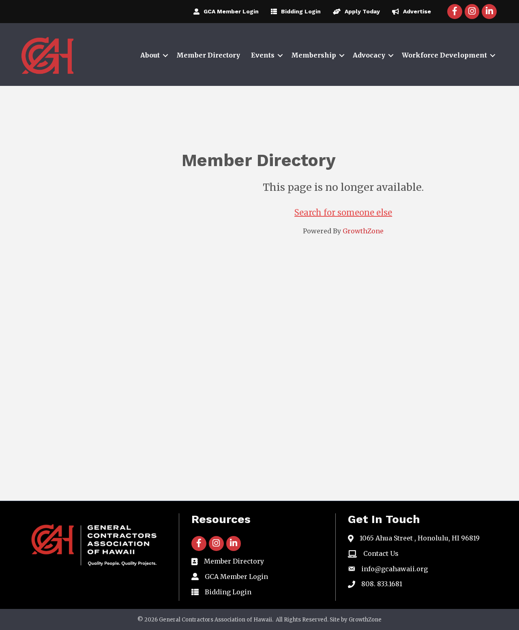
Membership (313, 55)
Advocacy (369, 55)
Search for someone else (343, 212)
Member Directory (208, 55)
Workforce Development (444, 55)
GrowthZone (363, 231)
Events (263, 55)
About (150, 55)
